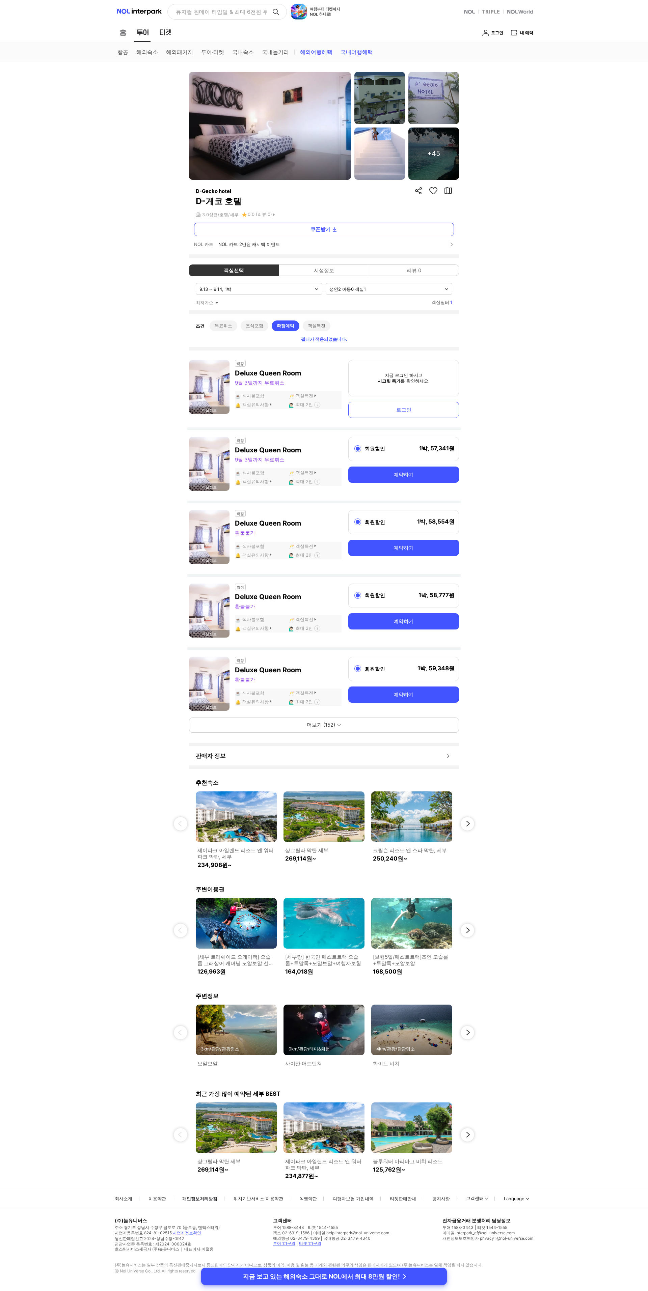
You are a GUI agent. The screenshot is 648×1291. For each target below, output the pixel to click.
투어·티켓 (212, 52)
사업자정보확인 (187, 1232)
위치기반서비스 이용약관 (258, 1198)
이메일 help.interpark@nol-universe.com (351, 1232)
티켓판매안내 (403, 1198)
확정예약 (285, 325)
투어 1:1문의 (284, 1243)
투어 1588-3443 (288, 1227)
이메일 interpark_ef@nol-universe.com (478, 1232)
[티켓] (165, 32)
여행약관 (308, 1198)
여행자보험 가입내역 (353, 1198)
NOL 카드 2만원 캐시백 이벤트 (249, 244)
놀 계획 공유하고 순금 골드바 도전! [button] (218, 11)
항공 (122, 52)
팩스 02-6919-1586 (291, 1232)
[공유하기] (418, 190)
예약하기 (404, 474)
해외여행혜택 (316, 52)
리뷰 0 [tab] (414, 270)
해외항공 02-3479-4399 (296, 1238)
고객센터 (475, 1198)
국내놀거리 (275, 52)
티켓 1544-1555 (323, 1227)
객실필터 (442, 302)
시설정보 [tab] (324, 270)
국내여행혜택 (357, 52)
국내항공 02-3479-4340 (347, 1238)
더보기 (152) (321, 725)
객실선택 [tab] (234, 270)
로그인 (403, 409)
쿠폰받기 (320, 229)
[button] (180, 824)
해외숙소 (147, 52)
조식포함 (254, 325)
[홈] (123, 32)
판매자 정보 (211, 755)
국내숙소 (243, 52)
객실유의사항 (255, 404)
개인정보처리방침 (199, 1198)
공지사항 (441, 1198)
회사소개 (123, 1198)
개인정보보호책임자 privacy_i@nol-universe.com (487, 1238)
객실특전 (316, 325)
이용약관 (157, 1198)
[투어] (142, 32)
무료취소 (223, 325)
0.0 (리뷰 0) (260, 214)
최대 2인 (304, 404)
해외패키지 (179, 52)
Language (514, 1198)
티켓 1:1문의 (310, 1243)
